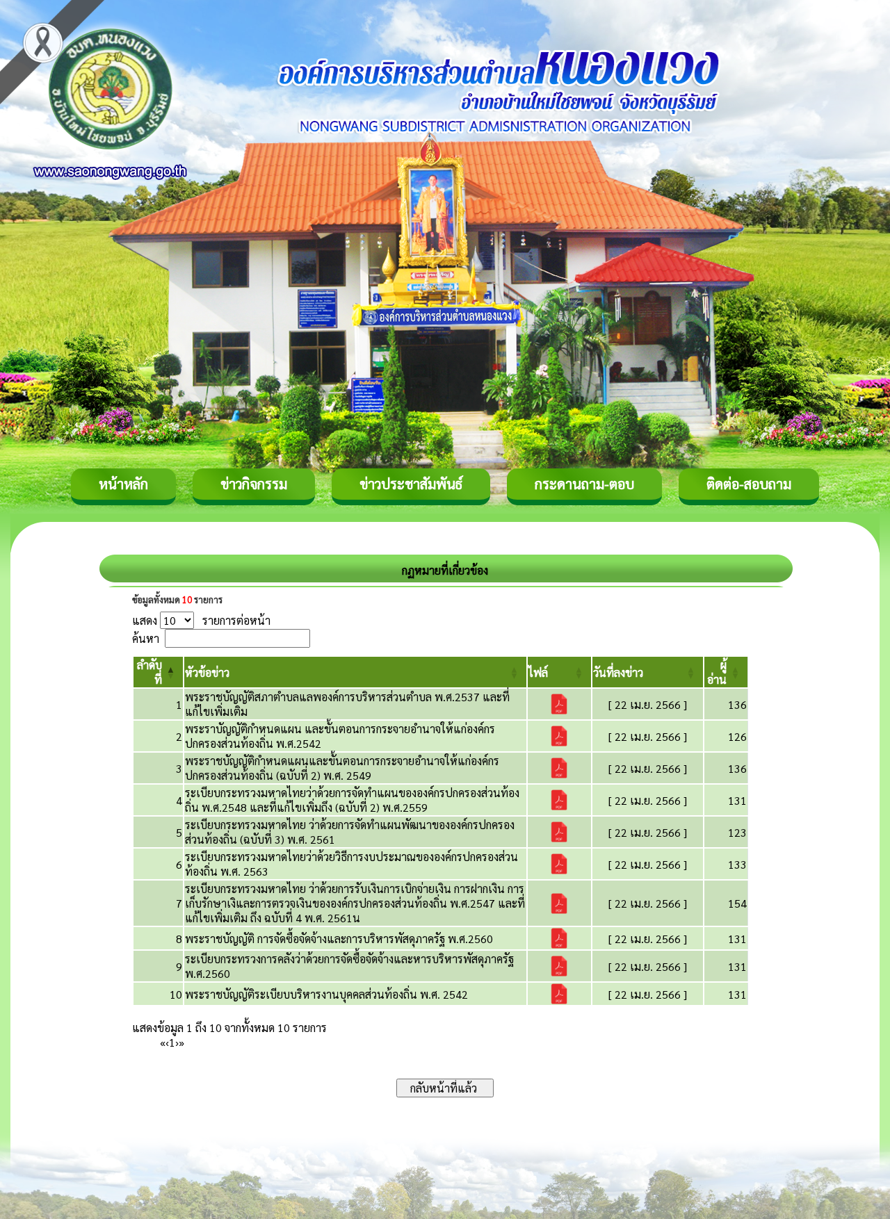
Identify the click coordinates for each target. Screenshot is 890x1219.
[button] (207, 672)
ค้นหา (145, 638)
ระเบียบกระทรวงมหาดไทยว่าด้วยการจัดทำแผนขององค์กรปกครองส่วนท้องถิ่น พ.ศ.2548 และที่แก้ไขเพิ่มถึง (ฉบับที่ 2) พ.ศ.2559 (352, 800)
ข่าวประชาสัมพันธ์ (410, 484)
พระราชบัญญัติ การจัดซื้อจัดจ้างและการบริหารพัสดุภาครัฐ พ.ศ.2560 (339, 938)
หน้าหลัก (123, 484)
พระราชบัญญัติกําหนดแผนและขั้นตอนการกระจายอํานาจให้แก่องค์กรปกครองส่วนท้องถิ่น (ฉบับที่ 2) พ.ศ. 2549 (342, 768)
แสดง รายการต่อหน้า (201, 620)
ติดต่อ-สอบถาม (748, 484)
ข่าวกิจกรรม (253, 484)
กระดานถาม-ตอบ (584, 484)
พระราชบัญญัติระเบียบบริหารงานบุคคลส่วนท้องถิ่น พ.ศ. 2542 (326, 994)
